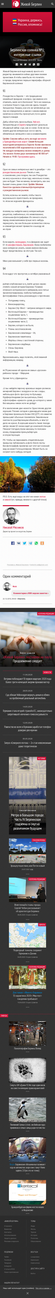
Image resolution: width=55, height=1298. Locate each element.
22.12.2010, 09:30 (9, 599)
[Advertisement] (27, 556)
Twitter (6, 1257)
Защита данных (10, 1238)
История (41, 758)
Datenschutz (35, 1263)
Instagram (7, 1266)
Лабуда (4, 1015)
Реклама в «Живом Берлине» (18, 565)
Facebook (7, 1260)
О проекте (8, 1226)
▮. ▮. (32, 869)
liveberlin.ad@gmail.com (39, 565)
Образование (36, 1241)
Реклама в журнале (11, 1241)
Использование (10, 1235)
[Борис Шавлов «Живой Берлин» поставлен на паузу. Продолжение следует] (27, 666)
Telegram (7, 1263)
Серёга (22, 125)
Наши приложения (11, 1272)
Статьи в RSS (9, 1269)
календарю (20, 242)
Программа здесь (26, 156)
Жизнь (39, 60)
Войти (33, 1273)
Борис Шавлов (32, 915)
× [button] (27, 1293)
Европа (42, 924)
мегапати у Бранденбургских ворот (24, 140)
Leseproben (35, 1257)
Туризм (33, 1232)
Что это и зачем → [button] (44, 1288)
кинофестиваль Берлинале (20, 245)
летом (42, 496)
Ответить (21, 599)
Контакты (7, 1232)
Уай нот (36, 122)
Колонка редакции (46, 613)
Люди (33, 1226)
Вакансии (7, 1229)
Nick (15, 586)
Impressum (35, 1260)
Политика (34, 1238)
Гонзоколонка (39, 840)
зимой (7, 499)
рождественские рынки (14, 172)
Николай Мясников (20, 60)
